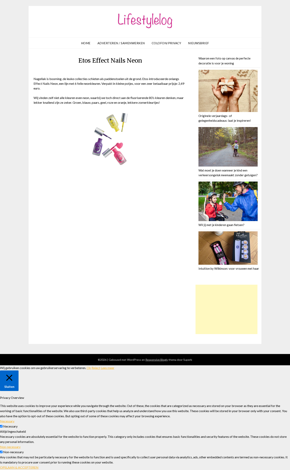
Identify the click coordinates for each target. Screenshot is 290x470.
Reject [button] (96, 368)
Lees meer (107, 368)
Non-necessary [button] (10, 447)
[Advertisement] (226, 309)
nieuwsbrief (198, 43)
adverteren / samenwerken (121, 43)
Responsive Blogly (156, 359)
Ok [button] (89, 368)
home (86, 43)
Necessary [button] (7, 421)
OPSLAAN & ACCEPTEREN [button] (19, 467)
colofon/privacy (166, 43)
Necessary (10, 426)
